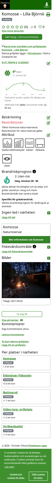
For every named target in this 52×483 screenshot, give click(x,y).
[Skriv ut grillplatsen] (48, 15)
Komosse (9, 358)
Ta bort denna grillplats (15, 341)
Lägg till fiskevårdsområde (17, 251)
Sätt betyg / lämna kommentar (22, 37)
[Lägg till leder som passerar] (48, 213)
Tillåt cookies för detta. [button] (38, 476)
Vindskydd (18, 150)
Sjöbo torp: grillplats (17, 409)
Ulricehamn (34, 53)
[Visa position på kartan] (21, 320)
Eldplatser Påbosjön (17, 375)
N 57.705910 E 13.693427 (15, 62)
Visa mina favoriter (13, 30)
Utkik (7, 165)
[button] (6, 90)
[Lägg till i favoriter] (41, 27)
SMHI (22, 104)
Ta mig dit (22, 314)
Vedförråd (7, 150)
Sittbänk (40, 150)
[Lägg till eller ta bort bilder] (48, 258)
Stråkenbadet (13, 426)
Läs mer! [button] (9, 467)
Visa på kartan (10, 320)
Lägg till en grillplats (14, 345)
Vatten (29, 150)
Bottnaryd (10, 392)
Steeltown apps (38, 445)
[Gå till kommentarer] (32, 27)
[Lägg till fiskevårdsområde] (48, 247)
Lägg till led (8, 217)
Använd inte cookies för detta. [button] (16, 476)
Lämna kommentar (13, 334)
